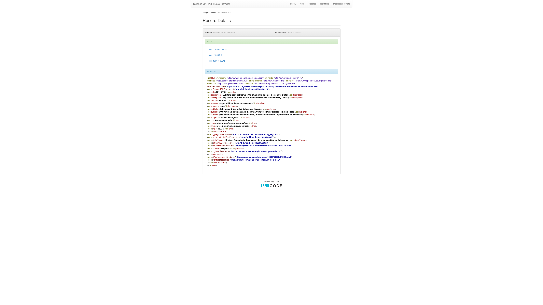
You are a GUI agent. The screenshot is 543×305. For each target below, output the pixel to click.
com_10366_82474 (218, 49)
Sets (302, 3)
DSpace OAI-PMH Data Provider (211, 4)
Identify (293, 3)
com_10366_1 (215, 55)
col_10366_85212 (217, 60)
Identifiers (324, 3)
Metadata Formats (341, 3)
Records (312, 3)
